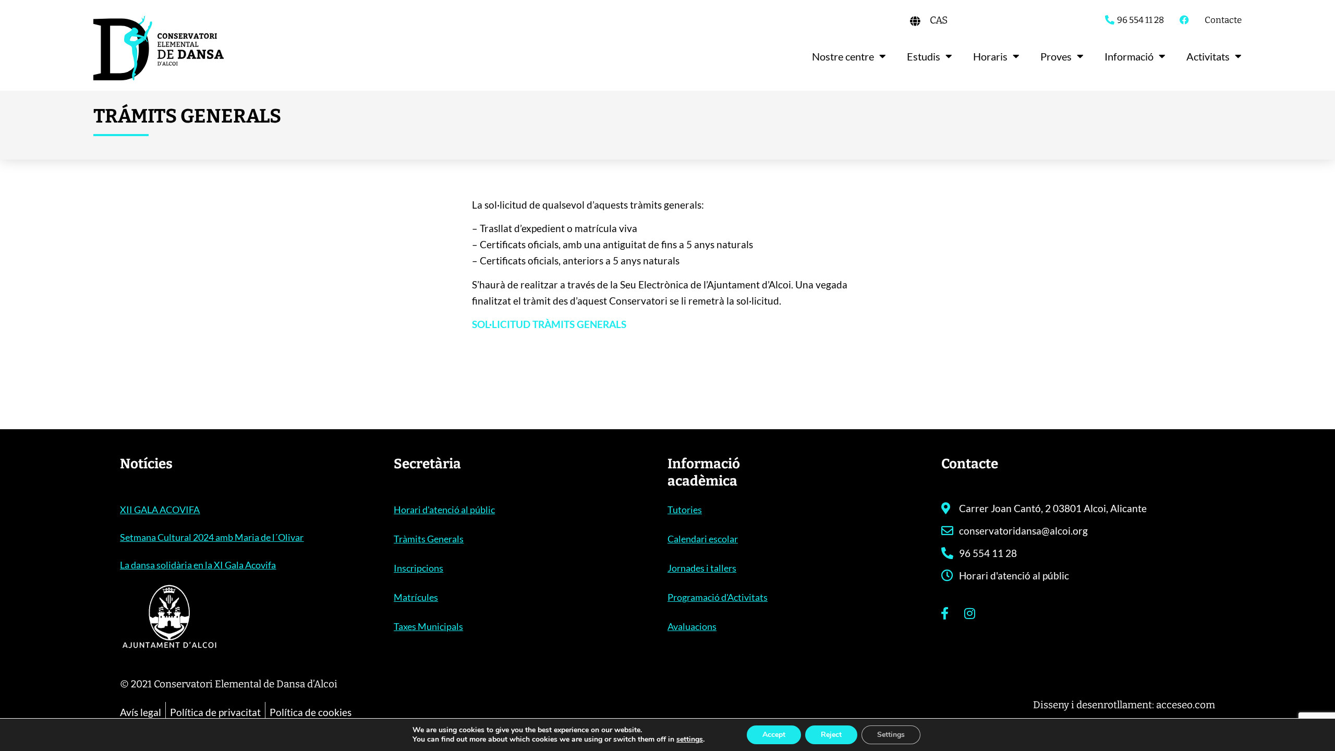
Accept (773, 735)
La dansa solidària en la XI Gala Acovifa (198, 565)
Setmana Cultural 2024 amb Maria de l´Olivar (212, 537)
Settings (891, 735)
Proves (1056, 56)
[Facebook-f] (944, 613)
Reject (831, 735)
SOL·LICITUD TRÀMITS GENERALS (549, 324)
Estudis (923, 56)
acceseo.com (1185, 705)
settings (689, 739)
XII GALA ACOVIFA (160, 509)
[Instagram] (969, 613)
